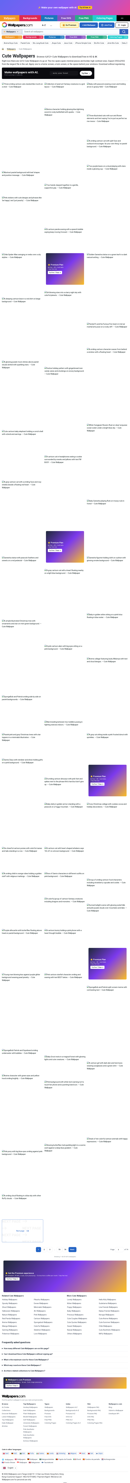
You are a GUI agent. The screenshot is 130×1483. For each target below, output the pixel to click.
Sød (6, 1453)
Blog (110, 1407)
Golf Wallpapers (29, 1420)
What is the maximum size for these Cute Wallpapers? (26, 1360)
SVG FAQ (90, 1417)
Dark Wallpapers (29, 1410)
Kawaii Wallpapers (74, 1330)
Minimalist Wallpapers (42, 1307)
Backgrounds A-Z (72, 1410)
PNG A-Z (69, 1420)
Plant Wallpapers (29, 1414)
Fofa (32, 1453)
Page (112, 1249)
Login (123, 25)
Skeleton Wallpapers (42, 1330)
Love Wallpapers (40, 1334)
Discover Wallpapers (9, 1414)
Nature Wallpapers (9, 1315)
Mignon (73, 1453)
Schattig (62, 1453)
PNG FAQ (90, 1420)
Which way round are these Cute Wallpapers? (22, 1365)
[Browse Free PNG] (105, 37)
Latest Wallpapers (8, 1417)
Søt (91, 1453)
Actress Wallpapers (30, 1441)
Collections (6, 1410)
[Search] (124, 31)
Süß (15, 1453)
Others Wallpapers (74, 1334)
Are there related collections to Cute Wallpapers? (24, 1371)
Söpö (101, 1453)
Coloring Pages (104, 18)
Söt (23, 1453)
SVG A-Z (69, 1417)
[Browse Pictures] (62, 37)
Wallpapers (9, 18)
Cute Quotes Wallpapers (76, 1322)
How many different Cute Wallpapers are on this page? (26, 1348)
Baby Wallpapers (73, 1311)
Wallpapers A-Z (71, 1407)
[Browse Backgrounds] (41, 37)
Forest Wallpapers (30, 1426)
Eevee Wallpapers (41, 1303)
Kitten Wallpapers (74, 1303)
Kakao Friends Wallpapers (109, 1311)
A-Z (44, 25)
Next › (72, 1249)
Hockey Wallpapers (30, 1407)
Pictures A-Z (70, 1414)
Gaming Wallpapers (10, 1330)
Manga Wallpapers (9, 1326)
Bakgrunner (35, 1462)
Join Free (108, 25)
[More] (122, 18)
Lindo (51, 1453)
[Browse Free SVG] (84, 37)
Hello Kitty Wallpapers (107, 1300)
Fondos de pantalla (92, 1459)
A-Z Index (5, 1407)
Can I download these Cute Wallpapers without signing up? (28, 1354)
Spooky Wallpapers (9, 1303)
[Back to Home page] (17, 25)
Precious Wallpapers (75, 1315)
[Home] (3, 49)
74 (65, 1249)
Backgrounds (30, 18)
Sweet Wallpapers (74, 1326)
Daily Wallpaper (7, 1423)
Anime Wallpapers (9, 1322)
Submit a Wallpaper (116, 1410)
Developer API (114, 1414)
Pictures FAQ (92, 1414)
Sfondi (78, 1459)
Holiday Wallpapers (9, 1300)
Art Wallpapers (40, 1311)
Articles (5, 1426)
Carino (41, 1453)
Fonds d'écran (10, 1462)
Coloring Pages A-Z (73, 1423)
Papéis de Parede (65, 1459)
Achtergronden (109, 1459)
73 (59, 1249)
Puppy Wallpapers (74, 1307)
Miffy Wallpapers (105, 1334)
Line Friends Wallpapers (108, 1307)
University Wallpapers (31, 1423)
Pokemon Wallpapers (10, 1334)
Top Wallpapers (8, 1420)
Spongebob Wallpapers (43, 1322)
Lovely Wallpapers (74, 1300)
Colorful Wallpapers (42, 1326)
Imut (83, 1453)
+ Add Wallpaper (89, 25)
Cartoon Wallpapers (42, 1319)
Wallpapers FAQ (93, 1407)
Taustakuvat (48, 1462)
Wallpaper (33, 1459)
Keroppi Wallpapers (106, 1315)
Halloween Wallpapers (11, 1311)
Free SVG (66, 18)
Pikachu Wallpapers (42, 1300)
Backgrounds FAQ (94, 1410)
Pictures (49, 18)
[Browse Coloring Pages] (126, 37)
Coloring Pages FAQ (94, 1423)
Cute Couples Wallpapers (77, 1319)
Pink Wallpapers (40, 1315)
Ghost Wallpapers (9, 1307)
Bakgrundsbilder (48, 1459)
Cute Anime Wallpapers (108, 1319)
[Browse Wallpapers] (20, 37)
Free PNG (84, 18)
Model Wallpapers (30, 1417)
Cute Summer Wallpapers (109, 1322)
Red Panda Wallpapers (11, 1319)
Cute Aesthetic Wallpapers (109, 1330)
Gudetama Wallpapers (108, 1303)
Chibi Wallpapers (105, 1326)
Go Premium (71, 25)
